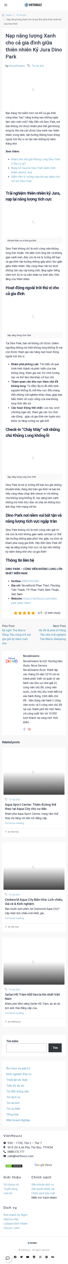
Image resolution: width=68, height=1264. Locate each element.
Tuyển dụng (10, 1189)
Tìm (55, 1047)
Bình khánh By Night (15, 1215)
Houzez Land (11, 1228)
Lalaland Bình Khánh (15, 1223)
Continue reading (14, 823)
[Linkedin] (34, 1257)
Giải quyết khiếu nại (42, 1189)
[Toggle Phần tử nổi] (7, 1258)
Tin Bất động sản (17, 1091)
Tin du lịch (21, 15)
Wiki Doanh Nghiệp (18, 1120)
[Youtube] (27, 1257)
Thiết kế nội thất (17, 1080)
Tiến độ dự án (15, 1085)
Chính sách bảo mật (43, 1193)
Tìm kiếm (12, 1041)
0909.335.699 (30, 581)
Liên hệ (7, 1193)
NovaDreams (17, 65)
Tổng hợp (12, 1114)
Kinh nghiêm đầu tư (18, 1074)
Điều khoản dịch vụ (42, 1184)
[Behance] (52, 1257)
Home (9, 15)
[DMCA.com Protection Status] (14, 1165)
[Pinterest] (46, 1257)
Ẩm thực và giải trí (18, 1068)
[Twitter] (21, 1257)
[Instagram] (40, 1257)
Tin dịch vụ (13, 1097)
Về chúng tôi (11, 1184)
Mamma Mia (10, 1219)
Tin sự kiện (13, 1108)
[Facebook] (15, 1257)
